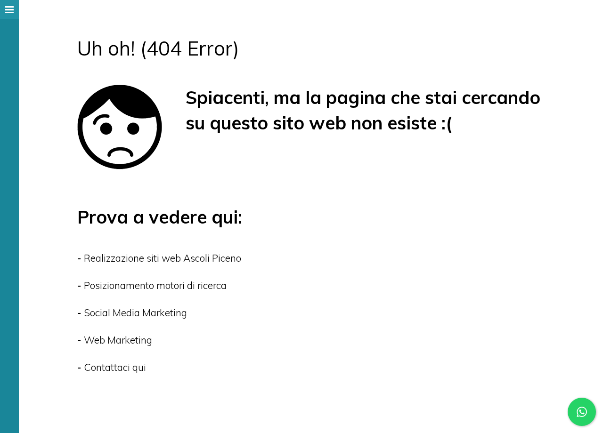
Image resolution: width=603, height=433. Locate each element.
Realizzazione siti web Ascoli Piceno (162, 258)
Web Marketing (118, 340)
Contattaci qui (115, 367)
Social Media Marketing (135, 312)
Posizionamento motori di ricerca (155, 285)
